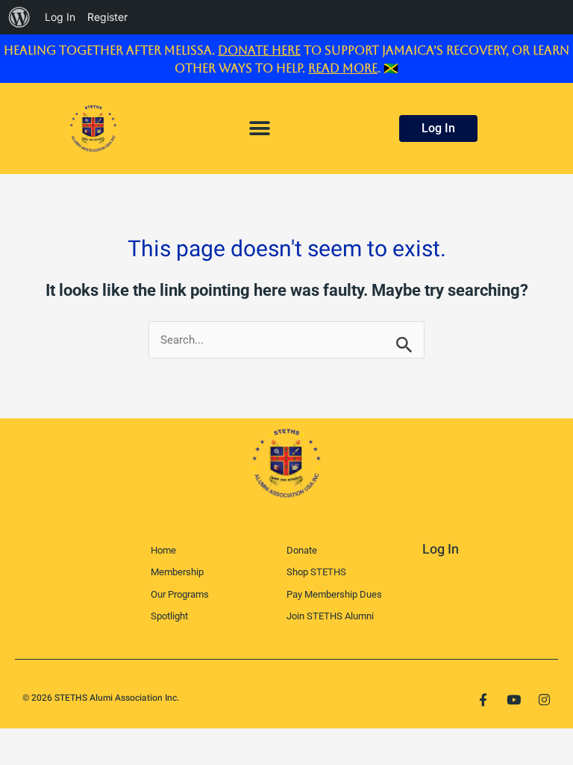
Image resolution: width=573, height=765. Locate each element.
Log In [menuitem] (60, 16)
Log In (440, 549)
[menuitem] (19, 17)
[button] (259, 128)
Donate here (259, 50)
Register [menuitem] (107, 16)
